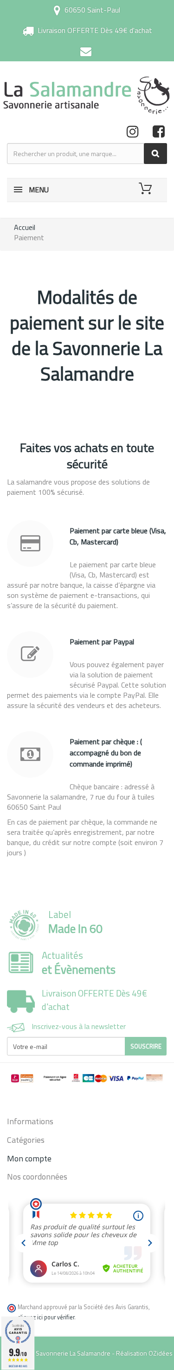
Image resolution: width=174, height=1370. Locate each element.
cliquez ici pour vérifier (46, 1317)
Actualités (79, 962)
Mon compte (29, 1158)
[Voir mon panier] (147, 188)
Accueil (24, 227)
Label (75, 922)
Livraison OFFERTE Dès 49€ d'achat (95, 30)
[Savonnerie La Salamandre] (87, 95)
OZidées (160, 1353)
